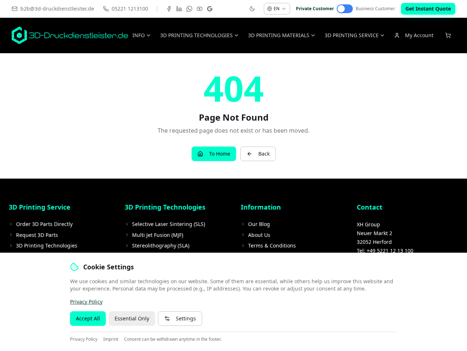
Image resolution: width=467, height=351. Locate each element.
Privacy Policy (86, 301)
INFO (138, 35)
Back (264, 153)
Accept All (88, 318)
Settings (186, 318)
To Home (219, 153)
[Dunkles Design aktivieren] (252, 9)
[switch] (345, 8)
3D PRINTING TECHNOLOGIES (196, 35)
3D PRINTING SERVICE (352, 35)
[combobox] (277, 9)
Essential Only (132, 318)
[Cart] (448, 35)
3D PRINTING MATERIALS (278, 35)
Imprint (110, 339)
